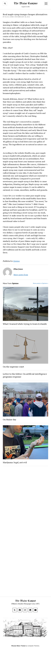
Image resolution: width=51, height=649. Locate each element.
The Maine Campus (25, 3)
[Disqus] (25, 497)
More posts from (21, 274)
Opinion (16, 261)
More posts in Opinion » (40, 283)
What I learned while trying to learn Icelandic (25, 323)
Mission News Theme (18, 646)
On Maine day (9, 419)
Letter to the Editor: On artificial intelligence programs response (25, 375)
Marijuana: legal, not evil (15, 462)
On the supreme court (13, 366)
